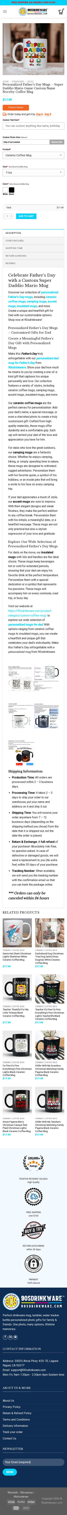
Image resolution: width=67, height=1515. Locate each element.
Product (7, 149)
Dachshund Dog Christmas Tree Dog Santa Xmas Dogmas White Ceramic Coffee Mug (49, 958)
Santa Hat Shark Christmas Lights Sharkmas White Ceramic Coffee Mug (17, 956)
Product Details (15, 107)
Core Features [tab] (15, 240)
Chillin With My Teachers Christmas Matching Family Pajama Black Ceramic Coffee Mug (49, 1126)
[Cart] (61, 11)
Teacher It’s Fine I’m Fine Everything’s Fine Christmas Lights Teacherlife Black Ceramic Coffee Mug (49, 1014)
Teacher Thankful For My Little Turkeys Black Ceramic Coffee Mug (15, 1012)
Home (6, 81)
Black (11, 194)
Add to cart (26, 216)
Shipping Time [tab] (14, 248)
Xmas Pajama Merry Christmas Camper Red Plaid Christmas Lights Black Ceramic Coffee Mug (17, 1126)
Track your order (13, 1432)
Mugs (30, 81)
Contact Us (9, 1438)
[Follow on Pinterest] (15, 1337)
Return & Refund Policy (17, 1413)
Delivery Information (15, 1425)
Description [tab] (13, 233)
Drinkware (18, 81)
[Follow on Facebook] (5, 1337)
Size (5, 167)
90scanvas (26, 1492)
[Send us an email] (10, 1337)
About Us (8, 1400)
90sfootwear (21, 1496)
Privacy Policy (12, 1407)
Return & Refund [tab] (16, 255)
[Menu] (5, 11)
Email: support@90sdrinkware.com (24, 1370)
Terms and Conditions (16, 1419)
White (5, 194)
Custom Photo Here (11, 137)
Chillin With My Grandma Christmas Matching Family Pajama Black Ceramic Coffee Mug (49, 1070)
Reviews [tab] (10, 263)
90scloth (13, 1492)
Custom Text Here (11, 120)
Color (6, 184)
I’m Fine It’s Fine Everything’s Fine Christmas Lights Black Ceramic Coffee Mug (17, 1070)
